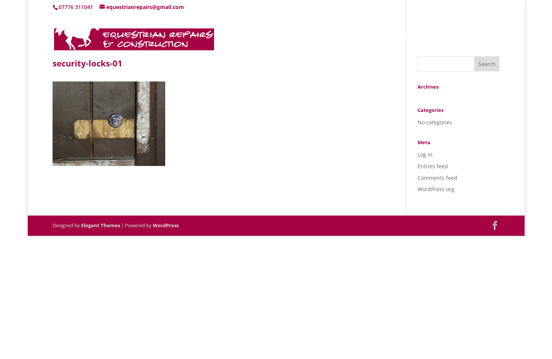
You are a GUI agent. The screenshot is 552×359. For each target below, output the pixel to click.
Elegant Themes (100, 225)
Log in (425, 154)
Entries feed (433, 166)
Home (369, 35)
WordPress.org (436, 189)
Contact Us (485, 35)
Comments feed (437, 177)
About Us (399, 35)
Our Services (437, 35)
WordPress (166, 225)
